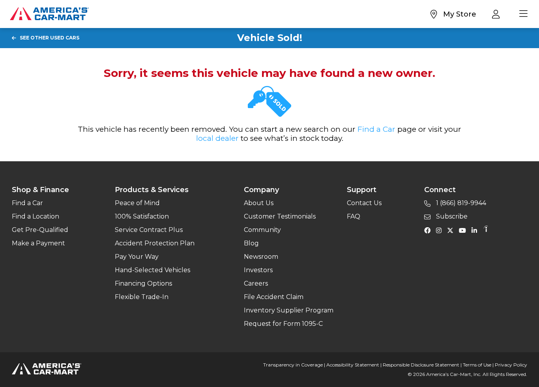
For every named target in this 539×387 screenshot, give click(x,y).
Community (262, 230)
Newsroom (261, 256)
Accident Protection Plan (155, 243)
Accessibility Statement (352, 365)
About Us (258, 203)
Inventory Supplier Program (288, 310)
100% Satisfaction (142, 216)
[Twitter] (452, 230)
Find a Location (35, 216)
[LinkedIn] (476, 230)
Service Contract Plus (149, 230)
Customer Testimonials (280, 216)
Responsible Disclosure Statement (421, 365)
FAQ (353, 216)
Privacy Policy (511, 365)
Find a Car (376, 129)
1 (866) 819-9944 (460, 203)
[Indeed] (486, 230)
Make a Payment (38, 243)
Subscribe (451, 216)
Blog (251, 243)
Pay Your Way (137, 256)
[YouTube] (464, 230)
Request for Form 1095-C (283, 323)
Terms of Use (477, 365)
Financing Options (143, 283)
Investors (258, 270)
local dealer (217, 138)
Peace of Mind (137, 203)
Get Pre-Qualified (40, 230)
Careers (256, 283)
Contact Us (364, 203)
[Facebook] (429, 230)
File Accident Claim (273, 297)
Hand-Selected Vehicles (152, 270)
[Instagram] (440, 230)
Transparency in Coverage (293, 365)
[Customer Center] (497, 14)
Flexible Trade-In (141, 297)
